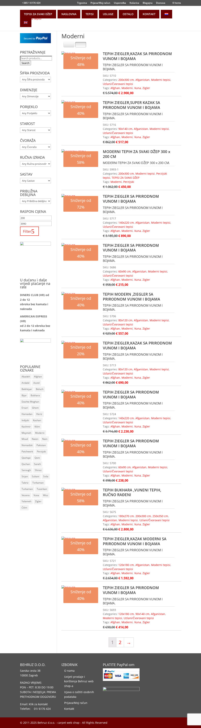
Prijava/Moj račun (100, 3)
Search (25, 63)
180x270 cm (126, 516)
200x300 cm (126, 80)
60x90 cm (124, 271)
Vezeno (26, 495)
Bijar (24, 395)
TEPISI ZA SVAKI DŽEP (38, 14)
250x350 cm (160, 516)
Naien (35, 439)
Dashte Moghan (30, 401)
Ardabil (25, 383)
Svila (45, 476)
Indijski (25, 420)
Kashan (37, 420)
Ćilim (24, 507)
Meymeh (26, 433)
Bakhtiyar (27, 389)
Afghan (115, 88)
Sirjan (25, 476)
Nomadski (27, 445)
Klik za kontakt (38, 704)
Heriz (39, 414)
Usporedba (120, 3)
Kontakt (69, 709)
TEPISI (90, 14)
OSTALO (128, 14)
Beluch (39, 389)
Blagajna (148, 3)
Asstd (36, 383)
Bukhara (35, 395)
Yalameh (26, 501)
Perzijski (128, 182)
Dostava (160, 3)
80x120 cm (125, 320)
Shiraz (38, 470)
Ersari (25, 407)
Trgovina (82, 3)
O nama (69, 670)
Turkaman (27, 489)
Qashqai (26, 457)
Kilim (37, 426)
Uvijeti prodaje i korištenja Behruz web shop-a (79, 681)
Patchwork (27, 451)
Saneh (37, 464)
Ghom (35, 407)
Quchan (26, 464)
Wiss (45, 495)
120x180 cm (126, 565)
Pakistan (41, 445)
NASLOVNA (68, 14)
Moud (25, 439)
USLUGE (108, 14)
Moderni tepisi (160, 80)
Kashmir (26, 426)
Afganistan (142, 80)
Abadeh (26, 376)
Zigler (146, 88)
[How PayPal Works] (35, 42)
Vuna (137, 88)
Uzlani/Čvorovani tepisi (118, 84)
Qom (37, 457)
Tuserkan (42, 489)
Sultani (35, 476)
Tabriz (25, 482)
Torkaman (38, 482)
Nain (44, 439)
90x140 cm (125, 129)
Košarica (134, 3)
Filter (27, 231)
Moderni (127, 88)
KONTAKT (149, 14)
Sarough (26, 470)
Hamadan (27, 414)
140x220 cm (126, 222)
